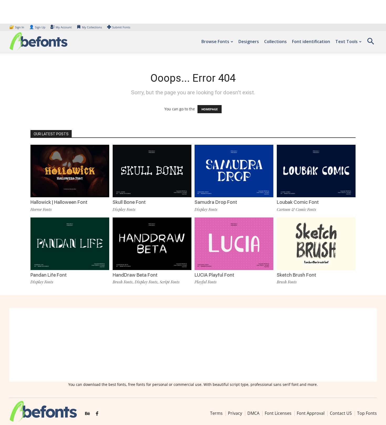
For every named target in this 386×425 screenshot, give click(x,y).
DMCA (253, 413)
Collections (275, 41)
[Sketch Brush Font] (316, 243)
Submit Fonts (121, 27)
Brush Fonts (123, 281)
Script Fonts (170, 281)
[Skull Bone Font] (152, 171)
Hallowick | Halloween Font (58, 202)
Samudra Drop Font (216, 202)
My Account (64, 27)
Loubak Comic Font (298, 202)
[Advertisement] (193, 345)
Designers (248, 41)
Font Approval (311, 413)
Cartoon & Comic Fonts (296, 209)
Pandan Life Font (48, 275)
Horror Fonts (41, 209)
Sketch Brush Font (296, 275)
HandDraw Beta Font (135, 275)
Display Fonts (124, 209)
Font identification (311, 41)
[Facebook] (97, 413)
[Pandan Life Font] (69, 243)
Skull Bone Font (129, 202)
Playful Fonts (206, 281)
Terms (216, 413)
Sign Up (37, 27)
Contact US (341, 413)
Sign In (17, 27)
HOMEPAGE (209, 109)
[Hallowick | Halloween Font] (69, 171)
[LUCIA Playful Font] (234, 243)
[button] (370, 42)
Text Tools (346, 41)
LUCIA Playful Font (214, 275)
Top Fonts (367, 413)
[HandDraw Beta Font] (152, 243)
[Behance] (87, 413)
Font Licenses (278, 413)
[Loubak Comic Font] (316, 171)
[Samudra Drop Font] (234, 171)
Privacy (235, 413)
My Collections (92, 27)
